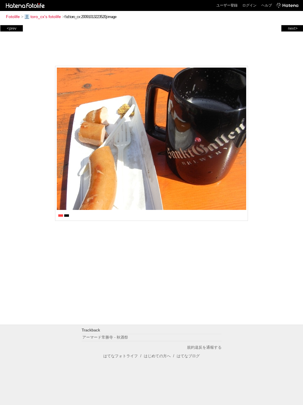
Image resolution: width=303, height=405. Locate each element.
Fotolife (13, 16)
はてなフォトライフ (120, 356)
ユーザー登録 (227, 5)
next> (293, 28)
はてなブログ (188, 356)
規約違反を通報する (204, 347)
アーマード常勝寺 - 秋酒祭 (105, 337)
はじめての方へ (157, 356)
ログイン (249, 5)
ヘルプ (266, 5)
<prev (12, 28)
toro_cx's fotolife (45, 16)
